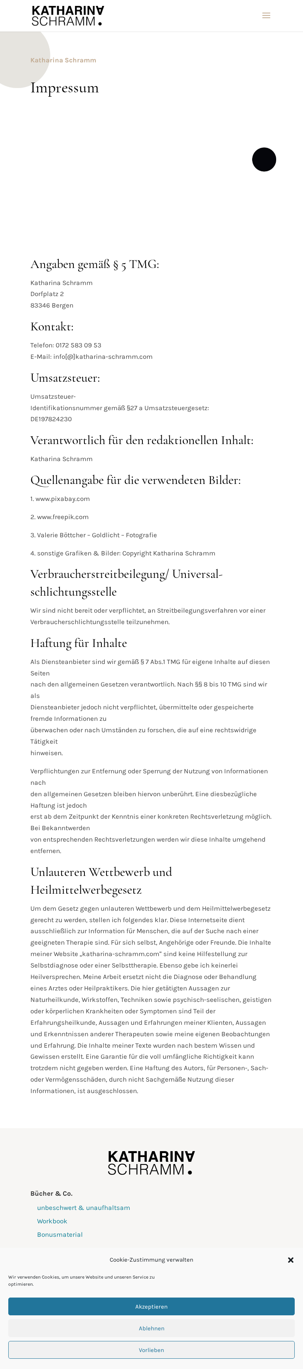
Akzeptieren (151, 1306)
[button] (291, 1260)
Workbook (52, 1221)
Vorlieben (151, 1350)
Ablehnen (152, 1328)
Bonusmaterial (60, 1234)
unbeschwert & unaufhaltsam (83, 1207)
